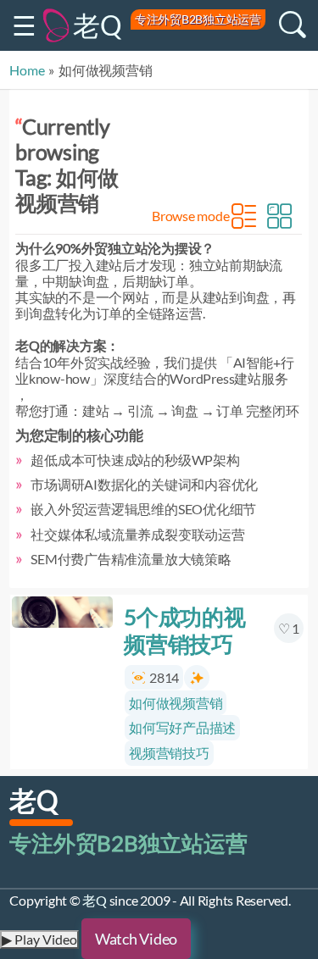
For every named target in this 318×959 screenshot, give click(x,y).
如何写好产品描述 (182, 727)
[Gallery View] (280, 216)
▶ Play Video (39, 939)
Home (26, 70)
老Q (97, 25)
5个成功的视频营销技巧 (185, 630)
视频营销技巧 (169, 753)
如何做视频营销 (175, 703)
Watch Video (136, 938)
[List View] (245, 216)
